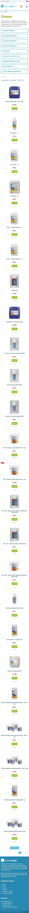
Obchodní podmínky (7, 891)
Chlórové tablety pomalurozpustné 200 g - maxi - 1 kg (14, 703)
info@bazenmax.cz (8, 901)
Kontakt (7, 1)
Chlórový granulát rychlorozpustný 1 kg (14, 800)
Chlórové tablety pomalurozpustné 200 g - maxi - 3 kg (14, 736)
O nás (4, 884)
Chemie (5, 11)
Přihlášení (3, 1)
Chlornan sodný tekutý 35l (14, 671)
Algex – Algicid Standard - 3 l (14, 227)
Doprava (4, 888)
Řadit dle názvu (21, 80)
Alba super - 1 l (14, 133)
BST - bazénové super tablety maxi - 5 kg (14, 479)
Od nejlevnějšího (5, 80)
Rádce (4, 886)
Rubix (20, 911)
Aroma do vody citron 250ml (14, 385)
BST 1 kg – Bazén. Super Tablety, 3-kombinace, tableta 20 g (14, 511)
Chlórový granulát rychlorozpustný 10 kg (14, 831)
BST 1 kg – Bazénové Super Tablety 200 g (14, 543)
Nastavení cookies (7, 893)
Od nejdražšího (13, 80)
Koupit (14, 108)
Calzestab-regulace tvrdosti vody (14, 608)
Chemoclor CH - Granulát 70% (14, 639)
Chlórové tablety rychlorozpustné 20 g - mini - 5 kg (14, 768)
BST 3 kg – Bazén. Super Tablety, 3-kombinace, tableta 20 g (14, 575)
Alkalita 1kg (14, 290)
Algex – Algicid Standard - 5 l (14, 259)
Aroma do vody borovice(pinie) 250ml (14, 353)
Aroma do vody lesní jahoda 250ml (14, 416)
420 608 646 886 (7, 903)
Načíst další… (14, 848)
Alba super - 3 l (14, 164)
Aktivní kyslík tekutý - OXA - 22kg (14, 101)
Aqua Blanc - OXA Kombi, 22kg (14, 322)
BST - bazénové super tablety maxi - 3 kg (14, 447)
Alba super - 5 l (14, 196)
